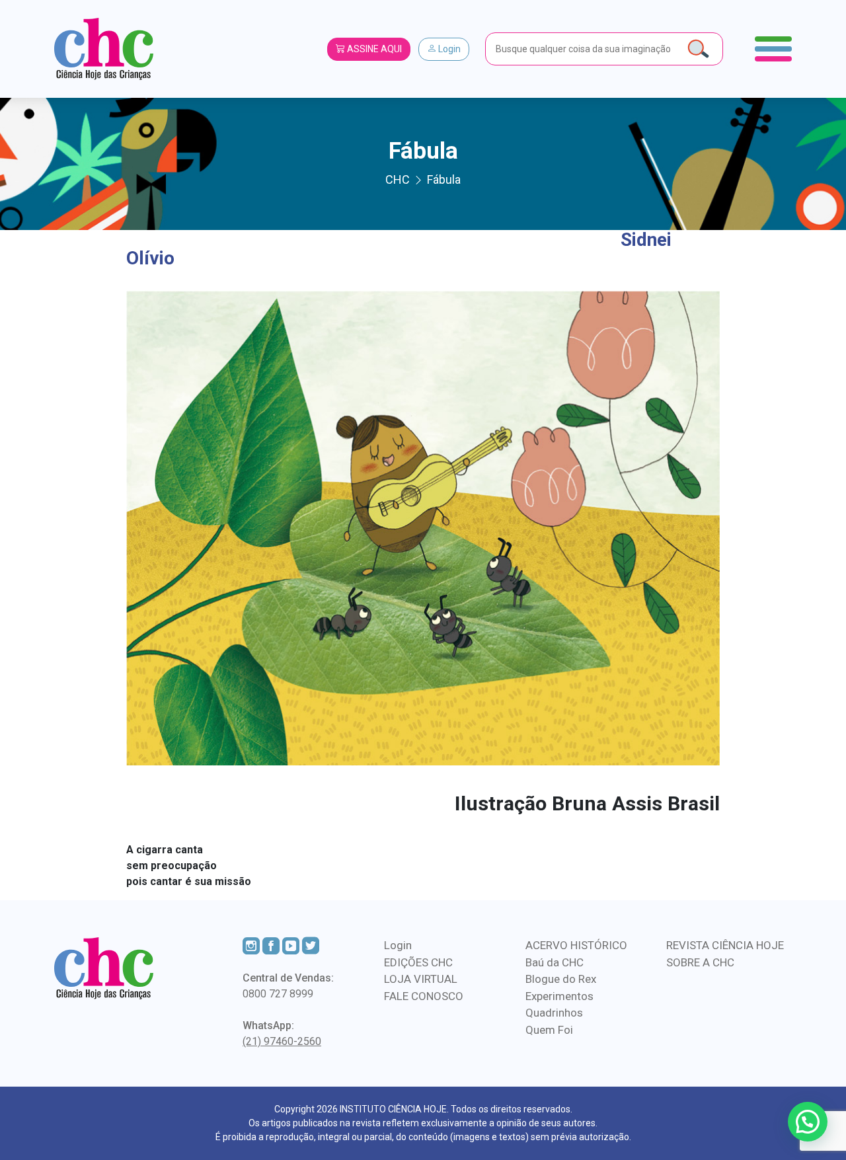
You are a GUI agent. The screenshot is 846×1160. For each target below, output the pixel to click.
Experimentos (559, 996)
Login (448, 49)
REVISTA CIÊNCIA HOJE (725, 945)
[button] (807, 1121)
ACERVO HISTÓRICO (576, 945)
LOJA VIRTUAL (420, 979)
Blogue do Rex (560, 979)
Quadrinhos (554, 1012)
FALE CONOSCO (423, 996)
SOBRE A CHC (700, 962)
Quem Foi (549, 1029)
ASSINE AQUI (373, 49)
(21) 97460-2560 (282, 1041)
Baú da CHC (554, 962)
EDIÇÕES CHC (418, 962)
